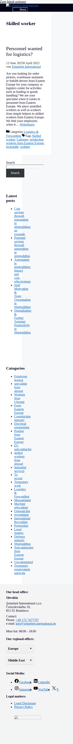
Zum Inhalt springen (13, 1)
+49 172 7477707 (27, 620)
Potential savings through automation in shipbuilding (22, 247)
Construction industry (22, 418)
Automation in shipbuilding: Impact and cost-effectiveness (22, 270)
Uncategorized (23, 562)
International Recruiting (22, 520)
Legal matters (18, 531)
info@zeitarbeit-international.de (36, 623)
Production (21, 525)
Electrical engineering (21, 425)
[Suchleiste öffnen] (9, 9)
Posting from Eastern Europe (19, 436)
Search (10, 162)
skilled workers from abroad (19, 458)
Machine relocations (21, 505)
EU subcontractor (22, 447)
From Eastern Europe (19, 409)
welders (25, 146)
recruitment (21, 514)
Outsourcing (22, 511)
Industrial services (20, 469)
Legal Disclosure (25, 703)
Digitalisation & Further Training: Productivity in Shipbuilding (22, 321)
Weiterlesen (27, 124)
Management (22, 500)
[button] (20, 649)
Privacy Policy (23, 707)
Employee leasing (20, 378)
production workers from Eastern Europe (25, 141)
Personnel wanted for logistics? (24, 51)
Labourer (22, 139)
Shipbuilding (22, 544)
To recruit (18, 476)
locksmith (12, 146)
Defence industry (19, 538)
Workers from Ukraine (19, 398)
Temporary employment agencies (22, 569)
